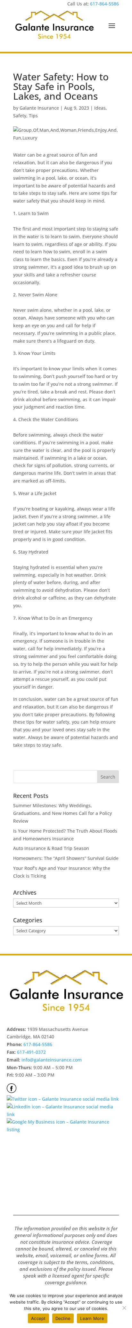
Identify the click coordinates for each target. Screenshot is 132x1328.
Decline (63, 1318)
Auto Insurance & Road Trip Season (51, 848)
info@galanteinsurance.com (51, 1060)
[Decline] (124, 1308)
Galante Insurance (39, 108)
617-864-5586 (104, 4)
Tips (33, 116)
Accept (38, 1318)
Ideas (100, 108)
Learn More (92, 1318)
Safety (19, 116)
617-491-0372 (31, 1052)
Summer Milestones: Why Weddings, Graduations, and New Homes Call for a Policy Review (62, 813)
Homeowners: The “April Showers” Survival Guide (66, 858)
